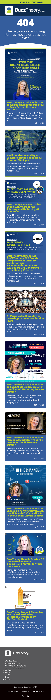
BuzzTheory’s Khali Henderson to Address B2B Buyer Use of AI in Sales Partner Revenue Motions (25, 106)
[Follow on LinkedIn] (28, 696)
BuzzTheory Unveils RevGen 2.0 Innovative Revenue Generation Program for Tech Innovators (25, 563)
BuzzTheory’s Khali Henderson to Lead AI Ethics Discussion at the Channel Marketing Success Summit (25, 388)
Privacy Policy (12, 691)
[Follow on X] (23, 696)
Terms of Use (38, 691)
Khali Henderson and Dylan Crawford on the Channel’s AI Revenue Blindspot (24, 158)
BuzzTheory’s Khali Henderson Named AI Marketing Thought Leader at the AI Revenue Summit (25, 441)
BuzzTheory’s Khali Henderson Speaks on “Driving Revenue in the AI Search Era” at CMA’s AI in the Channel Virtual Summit (25, 512)
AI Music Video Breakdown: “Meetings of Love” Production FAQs (25, 318)
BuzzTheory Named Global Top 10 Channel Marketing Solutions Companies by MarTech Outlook (25, 615)
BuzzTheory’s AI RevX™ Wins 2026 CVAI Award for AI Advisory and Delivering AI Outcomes (24, 208)
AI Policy (25, 691)
